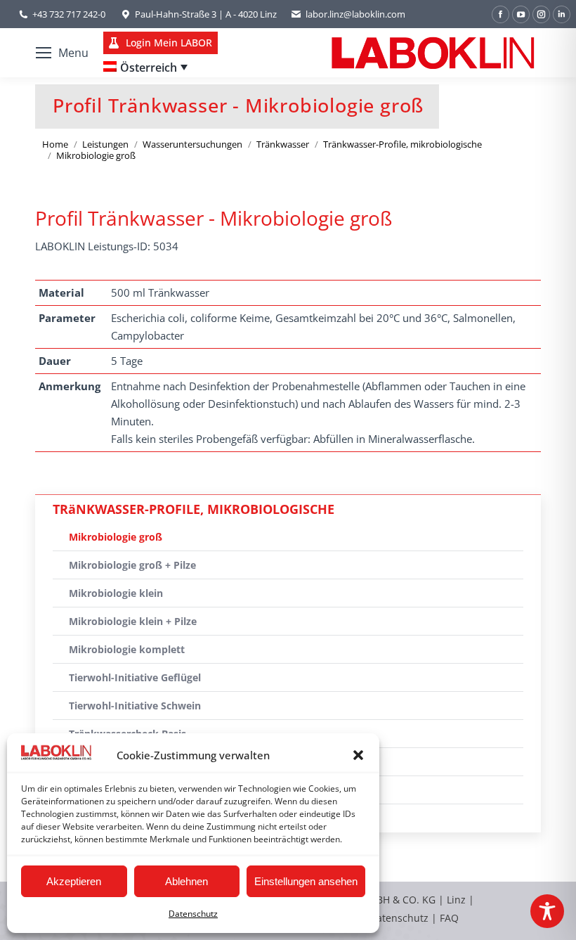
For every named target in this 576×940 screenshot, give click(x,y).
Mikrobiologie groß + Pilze (132, 565)
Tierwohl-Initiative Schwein (135, 705)
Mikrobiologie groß (115, 536)
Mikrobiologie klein (116, 593)
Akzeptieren (73, 881)
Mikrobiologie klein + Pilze (133, 621)
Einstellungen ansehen (306, 881)
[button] (358, 755)
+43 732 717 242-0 (68, 14)
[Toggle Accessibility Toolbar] (547, 911)
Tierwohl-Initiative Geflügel (135, 677)
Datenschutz (193, 914)
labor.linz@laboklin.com (355, 14)
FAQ (449, 918)
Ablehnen (186, 881)
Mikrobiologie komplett (127, 649)
